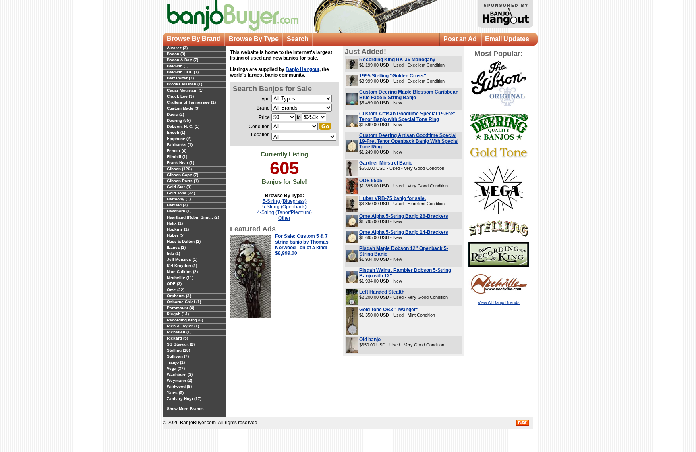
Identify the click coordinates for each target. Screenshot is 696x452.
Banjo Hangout (302, 69)
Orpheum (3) (179, 296)
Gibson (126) (179, 169)
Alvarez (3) (177, 48)
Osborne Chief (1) (184, 302)
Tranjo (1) (176, 362)
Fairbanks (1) (180, 144)
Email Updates (507, 38)
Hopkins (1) (178, 229)
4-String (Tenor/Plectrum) (284, 212)
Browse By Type (254, 38)
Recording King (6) (185, 320)
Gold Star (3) (179, 187)
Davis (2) (175, 114)
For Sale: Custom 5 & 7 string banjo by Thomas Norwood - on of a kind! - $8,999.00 (302, 244)
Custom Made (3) (183, 108)
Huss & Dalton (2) (184, 241)
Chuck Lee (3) (180, 96)
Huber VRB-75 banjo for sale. (392, 198)
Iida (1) (173, 253)
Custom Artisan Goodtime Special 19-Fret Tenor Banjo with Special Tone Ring (407, 116)
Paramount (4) (180, 308)
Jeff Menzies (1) (182, 259)
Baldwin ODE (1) (183, 72)
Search (298, 38)
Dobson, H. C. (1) (183, 126)
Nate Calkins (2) (182, 271)
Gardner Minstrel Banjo (385, 163)
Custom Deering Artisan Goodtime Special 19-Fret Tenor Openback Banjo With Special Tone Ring (408, 141)
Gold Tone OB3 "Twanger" (388, 309)
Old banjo (370, 339)
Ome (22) (175, 289)
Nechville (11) (180, 277)
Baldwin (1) (177, 66)
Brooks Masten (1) (184, 84)
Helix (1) (175, 223)
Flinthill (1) (177, 156)
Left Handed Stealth (381, 292)
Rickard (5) (177, 338)
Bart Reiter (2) (180, 78)
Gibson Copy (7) (182, 175)
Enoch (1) (176, 132)
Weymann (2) (179, 380)
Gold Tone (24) (181, 193)
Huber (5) (175, 235)
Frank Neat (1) (180, 162)
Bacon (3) (176, 54)
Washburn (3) (180, 374)
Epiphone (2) (179, 138)
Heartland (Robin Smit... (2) (193, 217)
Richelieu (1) (179, 332)
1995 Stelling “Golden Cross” (392, 76)
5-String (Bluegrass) (285, 201)
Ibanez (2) (176, 247)
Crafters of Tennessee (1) (191, 102)
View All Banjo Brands (499, 302)
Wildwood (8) (179, 386)
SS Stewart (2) (181, 344)
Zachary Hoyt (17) (184, 398)
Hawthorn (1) (179, 211)
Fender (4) (176, 150)
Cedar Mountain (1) (185, 90)
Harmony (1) (179, 199)
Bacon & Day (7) (182, 60)
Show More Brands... (187, 408)
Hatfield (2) (177, 205)
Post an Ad (460, 38)
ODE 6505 (370, 180)
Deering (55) (179, 120)
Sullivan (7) (178, 356)
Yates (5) (175, 392)
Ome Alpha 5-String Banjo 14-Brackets (403, 232)
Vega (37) (176, 368)
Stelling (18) (178, 350)
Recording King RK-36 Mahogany (397, 59)
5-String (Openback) (284, 207)
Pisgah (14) (178, 314)
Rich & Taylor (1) (183, 326)
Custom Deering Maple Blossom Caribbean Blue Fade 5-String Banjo (408, 94)
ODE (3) (174, 283)
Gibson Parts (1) (183, 181)
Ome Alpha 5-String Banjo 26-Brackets (403, 216)
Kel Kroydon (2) (182, 265)
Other (284, 218)
